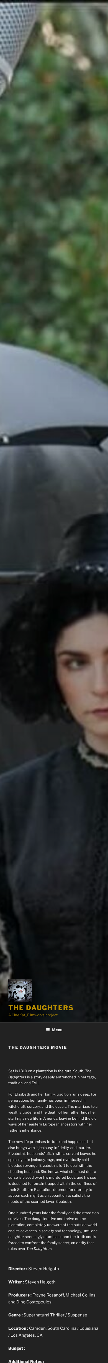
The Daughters (41, 1008)
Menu (57, 1029)
